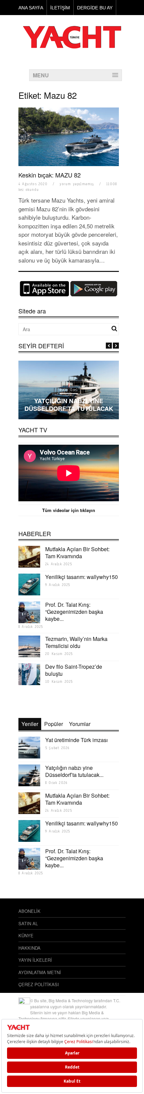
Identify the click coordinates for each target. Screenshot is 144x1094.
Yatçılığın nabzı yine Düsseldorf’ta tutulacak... (74, 771)
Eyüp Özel (69, 389)
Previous (109, 346)
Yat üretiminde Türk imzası (76, 740)
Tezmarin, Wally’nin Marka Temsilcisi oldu (76, 642)
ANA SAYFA (30, 7)
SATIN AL (28, 923)
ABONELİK (29, 911)
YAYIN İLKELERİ (35, 960)
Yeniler (29, 724)
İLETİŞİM (60, 7)
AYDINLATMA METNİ (39, 972)
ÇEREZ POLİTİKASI (38, 984)
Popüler (53, 724)
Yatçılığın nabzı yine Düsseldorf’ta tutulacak (68, 404)
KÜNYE (25, 935)
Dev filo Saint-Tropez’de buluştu (73, 670)
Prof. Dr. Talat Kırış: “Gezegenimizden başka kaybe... (74, 612)
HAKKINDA (29, 948)
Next (116, 346)
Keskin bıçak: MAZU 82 (49, 174)
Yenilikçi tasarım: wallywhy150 (81, 577)
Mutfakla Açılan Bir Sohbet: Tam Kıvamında (77, 552)
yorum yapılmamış (77, 184)
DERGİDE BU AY (95, 7)
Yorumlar (79, 724)
